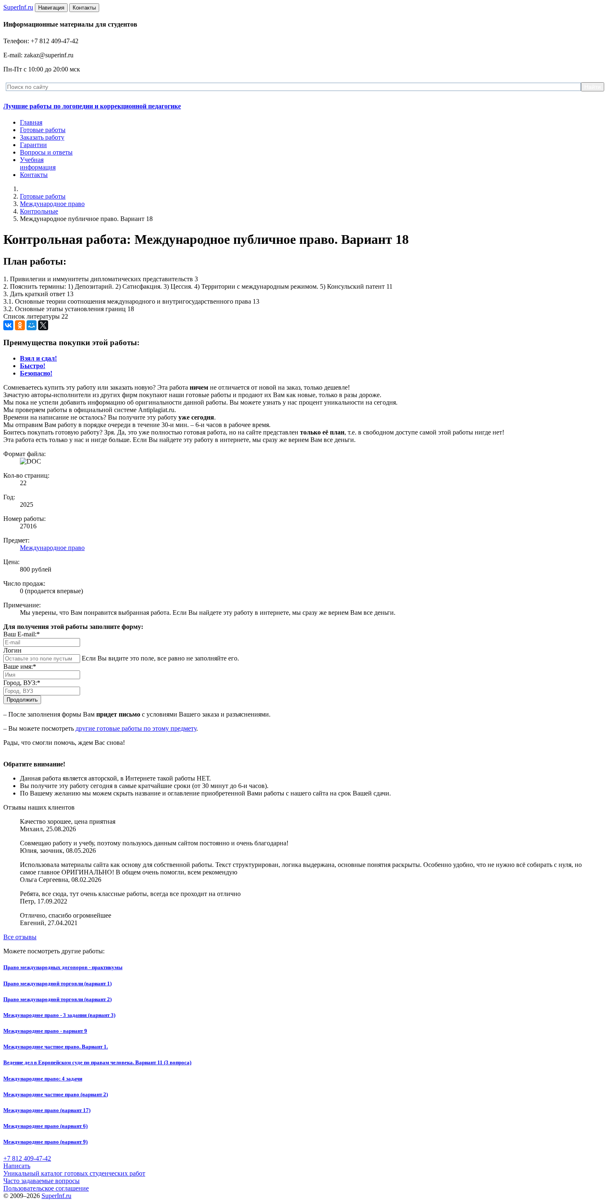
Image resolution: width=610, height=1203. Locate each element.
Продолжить (22, 700)
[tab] (38, 358)
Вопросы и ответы (46, 152)
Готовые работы (43, 129)
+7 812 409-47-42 (27, 1158)
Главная (31, 122)
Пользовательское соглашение (46, 1188)
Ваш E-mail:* (21, 634)
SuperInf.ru (56, 1195)
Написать (16, 1165)
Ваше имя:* (19, 666)
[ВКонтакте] (8, 325)
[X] (43, 325)
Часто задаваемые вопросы (41, 1180)
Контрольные (39, 211)
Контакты (34, 174)
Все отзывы (20, 936)
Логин (12, 650)
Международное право (52, 203)
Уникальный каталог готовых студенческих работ (74, 1173)
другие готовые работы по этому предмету (136, 728)
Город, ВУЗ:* (21, 682)
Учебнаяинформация (38, 163)
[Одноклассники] (20, 325)
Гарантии (33, 144)
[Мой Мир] (32, 325)
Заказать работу (42, 137)
